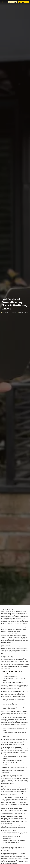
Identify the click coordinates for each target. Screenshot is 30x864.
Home (2, 7)
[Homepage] (2, 2)
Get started (21, 2)
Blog (6, 7)
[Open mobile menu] (27, 2)
